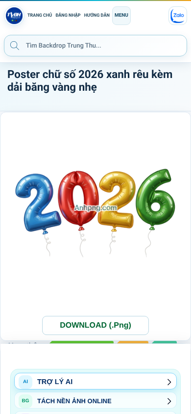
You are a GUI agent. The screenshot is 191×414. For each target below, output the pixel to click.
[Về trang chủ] (14, 15)
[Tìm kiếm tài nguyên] (14, 45)
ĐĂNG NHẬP (67, 15)
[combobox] (95, 45)
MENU (121, 15)
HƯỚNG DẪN (97, 15)
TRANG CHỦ (39, 15)
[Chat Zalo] (177, 15)
